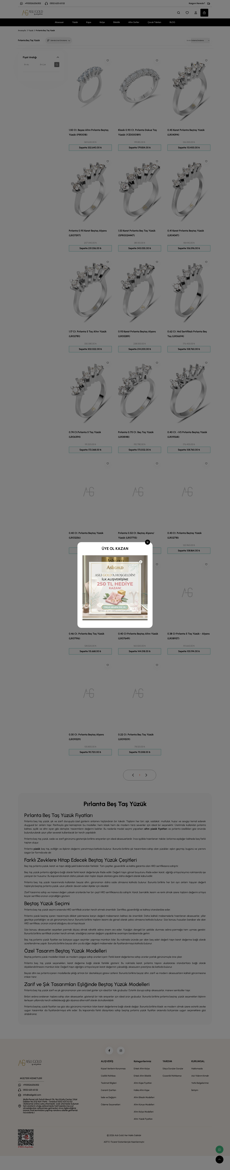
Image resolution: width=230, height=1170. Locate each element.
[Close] (147, 542)
